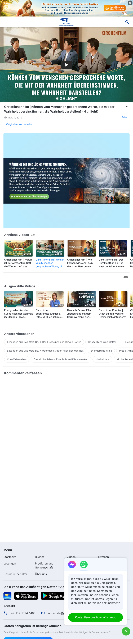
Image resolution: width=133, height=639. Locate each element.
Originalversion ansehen (19, 124)
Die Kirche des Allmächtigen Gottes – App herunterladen (45, 587)
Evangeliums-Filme (101, 350)
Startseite (9, 557)
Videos (71, 557)
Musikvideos (102, 359)
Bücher (39, 557)
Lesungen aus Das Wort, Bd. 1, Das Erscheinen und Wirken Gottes (44, 341)
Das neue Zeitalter (15, 574)
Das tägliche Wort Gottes (102, 341)
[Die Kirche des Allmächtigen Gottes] (66, 22)
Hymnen (103, 557)
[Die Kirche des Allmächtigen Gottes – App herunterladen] (7, 595)
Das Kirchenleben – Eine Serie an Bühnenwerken (61, 359)
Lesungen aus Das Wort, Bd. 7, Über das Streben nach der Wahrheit (45, 350)
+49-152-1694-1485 (22, 613)
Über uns (41, 574)
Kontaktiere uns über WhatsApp (95, 617)
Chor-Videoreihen (16, 359)
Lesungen (9, 563)
